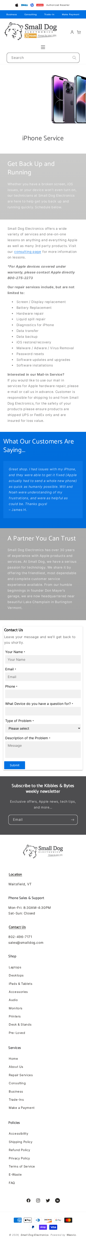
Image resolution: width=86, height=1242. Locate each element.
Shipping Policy (20, 1142)
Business (11, 14)
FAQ (12, 1183)
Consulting (30, 14)
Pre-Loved (17, 1033)
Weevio (71, 1234)
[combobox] (43, 58)
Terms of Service (22, 1166)
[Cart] (79, 32)
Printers (15, 1016)
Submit (14, 765)
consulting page (27, 252)
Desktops (16, 975)
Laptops (15, 967)
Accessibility (18, 1133)
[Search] (74, 57)
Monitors (16, 1008)
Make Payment (71, 14)
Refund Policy (19, 1150)
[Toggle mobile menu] (43, 47)
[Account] (72, 32)
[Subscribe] (72, 820)
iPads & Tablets (20, 984)
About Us (16, 1067)
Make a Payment (22, 1108)
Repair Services (21, 1075)
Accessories (18, 992)
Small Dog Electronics (34, 1234)
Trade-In (49, 14)
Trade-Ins (16, 1100)
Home (13, 1059)
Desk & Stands (20, 1024)
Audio (13, 1000)
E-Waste (15, 1174)
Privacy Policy (19, 1158)
